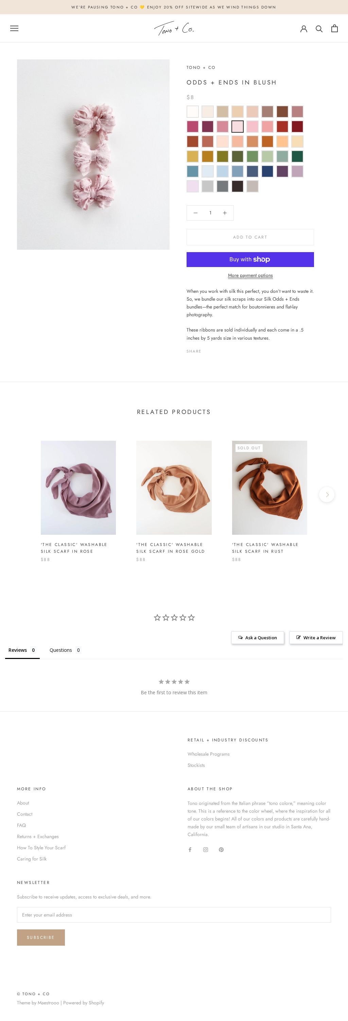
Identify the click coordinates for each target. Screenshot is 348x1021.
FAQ (21, 825)
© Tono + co (33, 994)
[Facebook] (208, 349)
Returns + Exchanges (38, 836)
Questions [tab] (61, 650)
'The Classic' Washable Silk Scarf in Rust (265, 548)
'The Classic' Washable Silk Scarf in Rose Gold (170, 548)
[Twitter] (217, 349)
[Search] (319, 28)
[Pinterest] (226, 349)
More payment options (250, 275)
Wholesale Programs (209, 754)
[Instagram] (205, 849)
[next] (326, 494)
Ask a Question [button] (261, 638)
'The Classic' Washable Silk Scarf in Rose (74, 548)
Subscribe (41, 937)
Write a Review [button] (319, 638)
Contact (24, 814)
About (23, 802)
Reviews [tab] (17, 650)
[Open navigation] (14, 28)
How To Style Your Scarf (41, 847)
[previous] (21, 494)
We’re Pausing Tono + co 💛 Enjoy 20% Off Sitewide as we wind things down (173, 7)
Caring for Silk (32, 858)
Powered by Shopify (83, 1002)
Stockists (196, 765)
